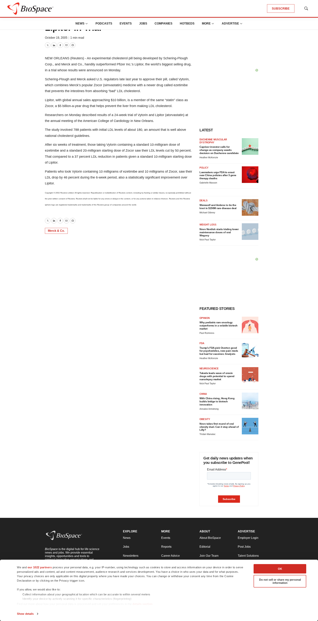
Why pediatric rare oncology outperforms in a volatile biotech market (218, 325)
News (79, 23)
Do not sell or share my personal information (280, 581)
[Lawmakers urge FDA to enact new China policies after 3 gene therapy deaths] (250, 174)
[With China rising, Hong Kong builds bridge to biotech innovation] (250, 401)
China (203, 394)
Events (126, 23)
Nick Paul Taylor (207, 239)
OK (280, 568)
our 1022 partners (40, 567)
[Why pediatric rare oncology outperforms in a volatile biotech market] (250, 325)
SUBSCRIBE (281, 8)
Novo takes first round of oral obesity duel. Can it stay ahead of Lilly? (219, 426)
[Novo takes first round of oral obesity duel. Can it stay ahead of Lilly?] (250, 426)
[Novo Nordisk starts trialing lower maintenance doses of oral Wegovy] (250, 231)
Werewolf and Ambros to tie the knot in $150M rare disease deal (217, 207)
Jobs (143, 23)
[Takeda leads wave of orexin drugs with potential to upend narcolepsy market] (250, 375)
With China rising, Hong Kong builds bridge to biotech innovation (216, 401)
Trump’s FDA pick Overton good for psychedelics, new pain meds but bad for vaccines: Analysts (218, 351)
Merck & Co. (56, 230)
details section (142, 604)
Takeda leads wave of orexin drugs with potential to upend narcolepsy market (216, 376)
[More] (86, 23)
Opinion (204, 318)
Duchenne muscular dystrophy (213, 141)
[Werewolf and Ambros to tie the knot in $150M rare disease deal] (250, 207)
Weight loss (207, 224)
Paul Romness (206, 333)
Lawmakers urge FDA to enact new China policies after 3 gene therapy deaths (217, 175)
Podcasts (104, 23)
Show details (25, 613)
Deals (203, 200)
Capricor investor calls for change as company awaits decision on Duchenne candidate (219, 150)
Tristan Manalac (207, 434)
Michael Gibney (207, 212)
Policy (204, 167)
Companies (163, 23)
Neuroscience (209, 368)
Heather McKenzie (208, 157)
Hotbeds (187, 23)
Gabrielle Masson (208, 182)
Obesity (204, 419)
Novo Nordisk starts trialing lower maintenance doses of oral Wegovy (219, 232)
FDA (201, 343)
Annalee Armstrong (209, 409)
